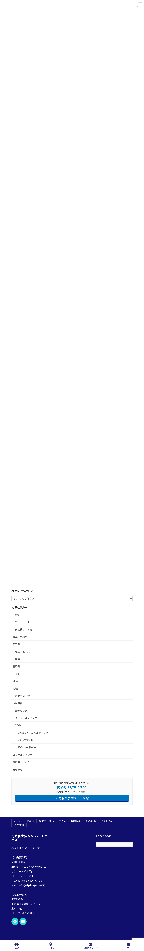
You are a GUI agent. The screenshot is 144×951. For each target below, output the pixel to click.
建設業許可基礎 (23, 629)
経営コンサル (46, 821)
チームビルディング (26, 718)
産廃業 (16, 666)
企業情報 (19, 825)
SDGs (18, 725)
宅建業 (16, 659)
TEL (128, 948)
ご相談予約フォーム (90, 948)
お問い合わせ (108, 821)
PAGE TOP (138, 935)
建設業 (16, 615)
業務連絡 (17, 769)
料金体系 (91, 821)
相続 (15, 688)
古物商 (16, 673)
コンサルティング (22, 754)
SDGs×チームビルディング (33, 732)
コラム (62, 821)
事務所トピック (21, 762)
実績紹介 (76, 821)
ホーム (17, 821)
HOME (16, 948)
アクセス (50, 948)
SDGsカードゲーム (28, 747)
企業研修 (17, 703)
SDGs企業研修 (26, 740)
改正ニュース (22, 622)
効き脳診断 (21, 710)
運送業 (16, 644)
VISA (15, 681)
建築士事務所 (20, 637)
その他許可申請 (21, 696)
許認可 (30, 821)
